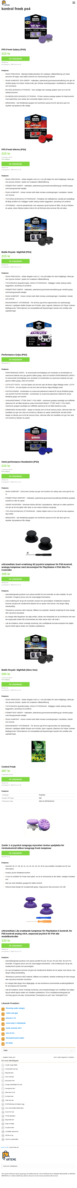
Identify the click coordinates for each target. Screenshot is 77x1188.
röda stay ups (9, 1100)
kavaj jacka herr (10, 1088)
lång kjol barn (9, 1073)
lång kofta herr (9, 1119)
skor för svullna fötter (11, 1139)
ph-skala (9, 1043)
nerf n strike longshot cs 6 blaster (64, 1057)
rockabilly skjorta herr (11, 1131)
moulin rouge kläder (11, 1065)
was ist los (10, 1033)
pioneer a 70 (11, 1018)
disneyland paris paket (15, 1038)
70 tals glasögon (10, 1116)
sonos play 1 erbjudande (16, 1023)
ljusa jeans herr (10, 1080)
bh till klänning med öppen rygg (14, 1104)
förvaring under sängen (15, 1008)
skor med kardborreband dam (14, 1108)
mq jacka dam (9, 1127)
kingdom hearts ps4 (9, 1057)
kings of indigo (9, 1123)
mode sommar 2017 (14, 1028)
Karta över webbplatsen (10, 1166)
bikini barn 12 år (10, 1092)
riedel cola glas (12, 1013)
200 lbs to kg (9, 1135)
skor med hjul (9, 1077)
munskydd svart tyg (11, 1069)
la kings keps (9, 1096)
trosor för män (9, 1112)
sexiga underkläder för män (13, 1084)
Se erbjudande (15, 59)
